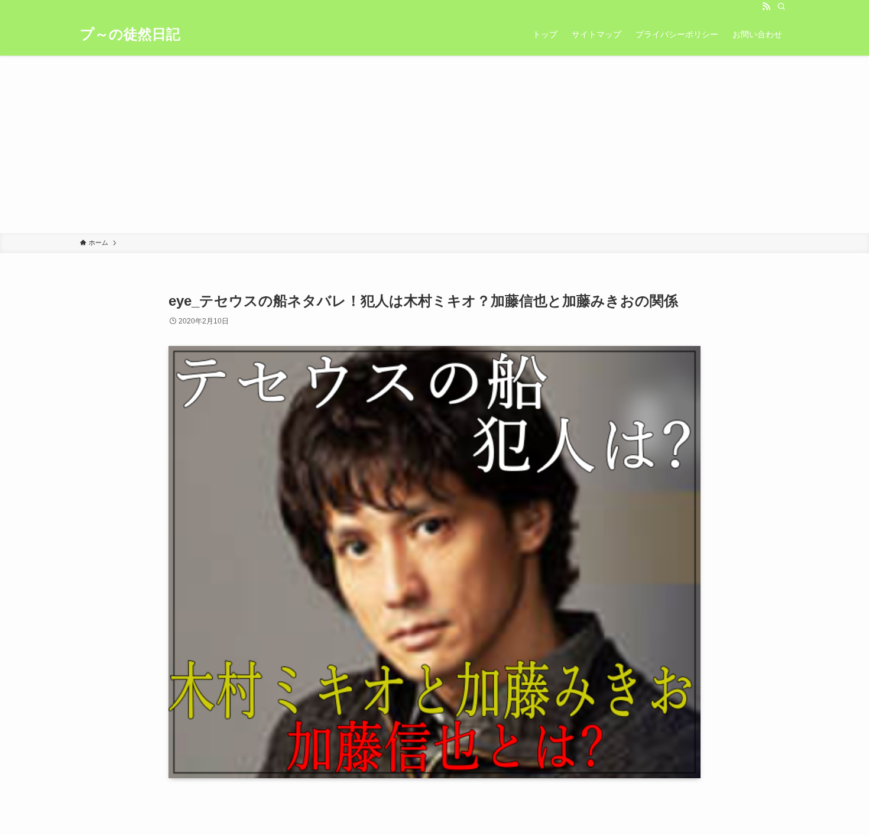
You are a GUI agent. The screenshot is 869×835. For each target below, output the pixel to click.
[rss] (766, 6)
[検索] (781, 6)
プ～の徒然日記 (130, 34)
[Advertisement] (434, 144)
